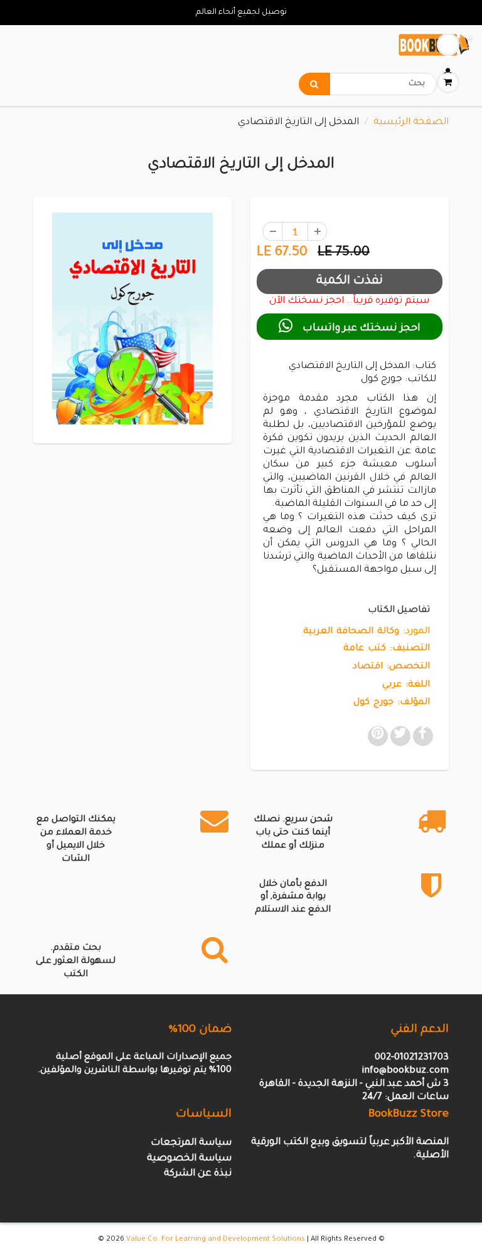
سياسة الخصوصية (189, 1159)
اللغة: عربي (406, 685)
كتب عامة (364, 649)
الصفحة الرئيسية (411, 122)
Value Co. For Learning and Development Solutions (215, 1240)
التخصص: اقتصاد (391, 667)
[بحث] (314, 84)
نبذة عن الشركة (198, 1174)
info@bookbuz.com (405, 1071)
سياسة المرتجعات (191, 1143)
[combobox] (368, 84)
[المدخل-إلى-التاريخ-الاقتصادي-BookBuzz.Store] (132, 318)
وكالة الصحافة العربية (351, 632)
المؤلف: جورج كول (391, 703)
